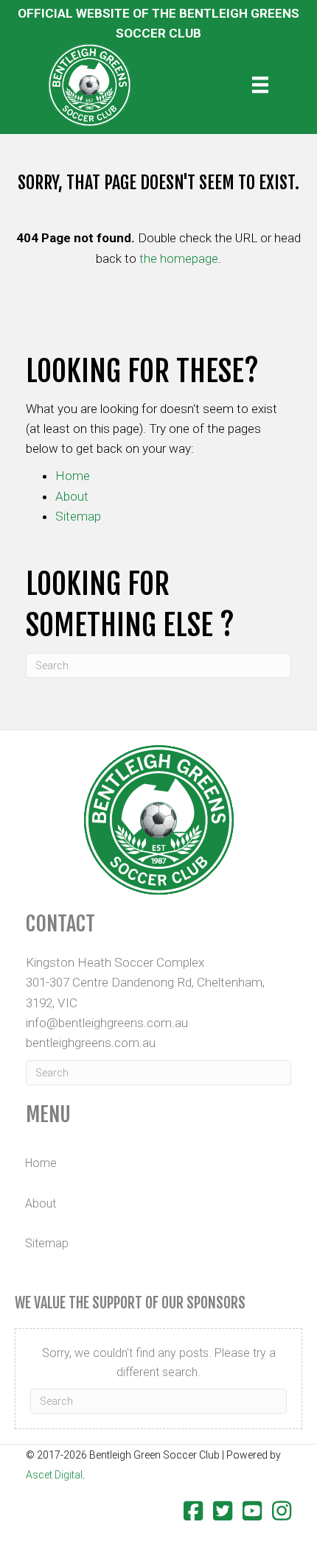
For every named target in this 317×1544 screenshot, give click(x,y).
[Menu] (260, 84)
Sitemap (78, 516)
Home (72, 475)
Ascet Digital (54, 1475)
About (71, 496)
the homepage (178, 258)
